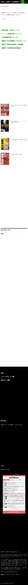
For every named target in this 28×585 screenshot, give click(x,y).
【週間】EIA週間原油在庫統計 (11, 48)
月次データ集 (5, 380)
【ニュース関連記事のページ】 (11, 34)
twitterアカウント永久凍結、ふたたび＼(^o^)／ (12, 424)
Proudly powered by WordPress (7, 583)
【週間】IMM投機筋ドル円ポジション (13, 41)
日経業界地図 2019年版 (16, 154)
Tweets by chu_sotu (5, 469)
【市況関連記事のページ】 (10, 37)
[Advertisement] (12, 77)
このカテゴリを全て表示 (14, 508)
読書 (2, 233)
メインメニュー (26, 2)
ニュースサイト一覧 (7, 376)
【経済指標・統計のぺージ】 (10, 30)
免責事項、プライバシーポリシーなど (10, 574)
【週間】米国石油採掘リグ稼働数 (12, 44)
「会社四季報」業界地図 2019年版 (19, 139)
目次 (2, 373)
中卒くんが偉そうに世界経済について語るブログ (11, 2)
